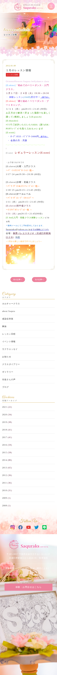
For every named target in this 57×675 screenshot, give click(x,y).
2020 (4, 415)
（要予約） (45, 97)
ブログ (5, 387)
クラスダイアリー (11, 364)
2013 (4, 468)
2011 (4, 483)
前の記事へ (17, 280)
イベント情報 (8, 341)
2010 (4, 490)
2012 (4, 475)
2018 (4, 430)
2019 (4, 422)
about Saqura (8, 311)
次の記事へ (39, 280)
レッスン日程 (10, 34)
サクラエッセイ (10, 349)
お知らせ (6, 357)
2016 (4, 445)
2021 (4, 407)
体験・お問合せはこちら (28, 587)
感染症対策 (7, 319)
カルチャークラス (11, 304)
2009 (4, 498)
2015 (4, 452)
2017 (4, 437)
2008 (4, 506)
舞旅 (4, 326)
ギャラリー (7, 372)
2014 (4, 460)
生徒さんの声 (8, 379)
